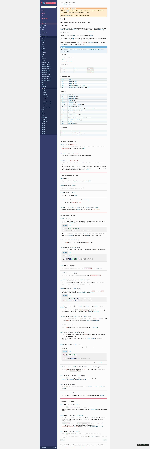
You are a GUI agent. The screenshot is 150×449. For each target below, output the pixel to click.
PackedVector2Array (46, 76)
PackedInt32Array (46, 70)
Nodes (43, 29)
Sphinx (66, 446)
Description (45, 90)
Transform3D (44, 121)
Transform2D (45, 119)
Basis (43, 44)
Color (43, 50)
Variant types (45, 36)
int (42, 56)
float (43, 54)
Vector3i (43, 129)
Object (43, 60)
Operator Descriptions (47, 107)
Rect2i (43, 109)
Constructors (45, 96)
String (43, 115)
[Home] (60, 4)
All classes (43, 25)
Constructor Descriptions (47, 103)
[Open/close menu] (40, 27)
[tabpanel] (84, 229)
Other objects (44, 33)
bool (43, 46)
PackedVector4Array (46, 80)
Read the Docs (83, 446)
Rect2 (43, 88)
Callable (43, 48)
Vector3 (43, 127)
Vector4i (43, 133)
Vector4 (43, 131)
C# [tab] (70, 225)
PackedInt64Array (46, 72)
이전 (63, 440)
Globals (43, 27)
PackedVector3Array (46, 78)
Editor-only (44, 34)
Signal (43, 113)
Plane (43, 82)
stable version (68, 15)
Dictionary (44, 52)
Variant (43, 38)
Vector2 (43, 123)
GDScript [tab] (65, 225)
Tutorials (44, 92)
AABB (43, 40)
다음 (104, 440)
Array (43, 42)
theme (73, 446)
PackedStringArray (46, 74)
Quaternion (44, 86)
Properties (45, 94)
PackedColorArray (45, 64)
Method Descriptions (47, 105)
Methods (44, 98)
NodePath (44, 58)
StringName (44, 117)
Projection (44, 84)
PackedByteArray (45, 62)
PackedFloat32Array (46, 66)
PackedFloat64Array (46, 68)
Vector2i (43, 125)
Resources (44, 31)
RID (43, 111)
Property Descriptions (47, 101)
